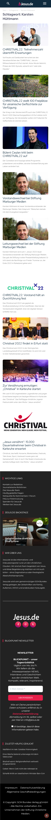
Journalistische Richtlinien (14, 487)
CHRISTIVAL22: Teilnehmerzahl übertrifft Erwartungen (23, 51)
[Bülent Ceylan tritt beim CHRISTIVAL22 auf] (25, 138)
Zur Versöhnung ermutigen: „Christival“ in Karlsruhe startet (22, 387)
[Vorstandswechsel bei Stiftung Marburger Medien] (25, 183)
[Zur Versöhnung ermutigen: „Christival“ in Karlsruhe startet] (25, 371)
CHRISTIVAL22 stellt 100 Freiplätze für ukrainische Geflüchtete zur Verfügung (25, 104)
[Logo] (23, 617)
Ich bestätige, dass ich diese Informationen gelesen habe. (26, 728)
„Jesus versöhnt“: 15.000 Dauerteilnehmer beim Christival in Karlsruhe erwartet (24, 445)
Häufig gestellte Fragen (13, 493)
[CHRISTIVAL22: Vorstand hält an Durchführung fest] (25, 280)
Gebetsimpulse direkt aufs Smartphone (19, 540)
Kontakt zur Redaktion (13, 484)
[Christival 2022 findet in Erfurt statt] (25, 328)
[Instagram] (25, 624)
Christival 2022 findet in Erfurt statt (25, 343)
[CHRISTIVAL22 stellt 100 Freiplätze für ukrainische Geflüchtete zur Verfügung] (25, 86)
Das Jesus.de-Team (11, 490)
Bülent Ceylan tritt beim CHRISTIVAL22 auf (18, 154)
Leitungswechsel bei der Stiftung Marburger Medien (23, 245)
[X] (33, 624)
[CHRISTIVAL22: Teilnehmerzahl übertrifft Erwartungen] (25, 35)
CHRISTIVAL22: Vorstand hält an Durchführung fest (23, 296)
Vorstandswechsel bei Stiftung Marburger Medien (22, 199)
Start (4, 10)
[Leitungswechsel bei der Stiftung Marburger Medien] (25, 229)
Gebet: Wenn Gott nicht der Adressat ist (20, 769)
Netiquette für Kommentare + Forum (19, 496)
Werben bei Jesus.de (12, 504)
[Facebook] (18, 624)
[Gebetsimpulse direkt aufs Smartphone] (25, 532)
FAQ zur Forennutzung (13, 499)
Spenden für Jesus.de (12, 501)
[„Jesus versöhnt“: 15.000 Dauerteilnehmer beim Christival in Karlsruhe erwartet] (25, 423)
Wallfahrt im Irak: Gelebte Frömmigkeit (20, 749)
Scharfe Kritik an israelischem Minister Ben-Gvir (24, 773)
